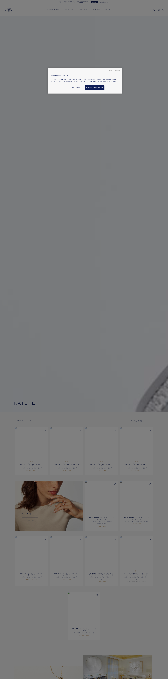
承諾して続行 (76, 87)
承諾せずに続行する (114, 70)
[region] (85, 81)
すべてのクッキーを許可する (94, 87)
